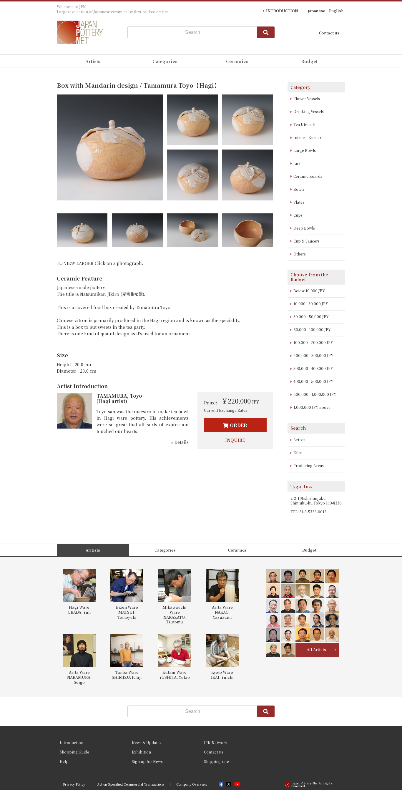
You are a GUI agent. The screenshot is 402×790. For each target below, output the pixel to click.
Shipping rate (216, 761)
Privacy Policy (74, 784)
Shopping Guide (74, 751)
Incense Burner (307, 137)
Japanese (316, 11)
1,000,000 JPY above (311, 407)
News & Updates (146, 742)
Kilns (298, 452)
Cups (298, 215)
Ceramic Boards (307, 176)
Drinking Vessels (308, 111)
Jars (296, 163)
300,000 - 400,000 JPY (313, 368)
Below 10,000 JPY (309, 290)
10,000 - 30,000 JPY (310, 303)
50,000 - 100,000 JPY (312, 329)
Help (64, 761)
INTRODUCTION (282, 11)
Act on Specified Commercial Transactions (130, 784)
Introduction (71, 742)
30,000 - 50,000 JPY (311, 316)
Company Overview (191, 784)
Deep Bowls (304, 227)
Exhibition (141, 751)
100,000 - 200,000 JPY (313, 342)
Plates (298, 202)
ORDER (238, 425)
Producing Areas (308, 465)
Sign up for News (147, 761)
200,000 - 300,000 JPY (313, 355)
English (336, 11)
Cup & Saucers (306, 240)
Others (299, 253)
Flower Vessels (306, 98)
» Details (180, 442)
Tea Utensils (304, 124)
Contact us (329, 33)
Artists (299, 439)
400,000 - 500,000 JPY (313, 381)
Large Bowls (304, 150)
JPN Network (215, 742)
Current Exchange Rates (225, 410)
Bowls (298, 189)
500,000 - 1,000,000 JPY (314, 394)
